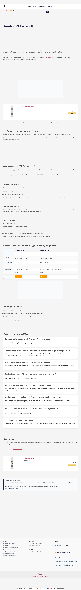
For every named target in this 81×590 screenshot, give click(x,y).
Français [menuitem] (50, 588)
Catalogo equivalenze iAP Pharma (10, 551)
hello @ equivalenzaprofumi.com (41, 576)
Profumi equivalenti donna (62, 545)
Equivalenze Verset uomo (34, 555)
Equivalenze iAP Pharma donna (10, 553)
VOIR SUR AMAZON (72, 113)
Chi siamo (58, 557)
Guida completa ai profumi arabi (63, 552)
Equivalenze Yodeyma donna (35, 545)
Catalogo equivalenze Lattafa (9, 543)
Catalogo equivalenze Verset (35, 551)
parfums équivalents (17, 449)
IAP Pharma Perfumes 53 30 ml (29, 106)
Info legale (40, 574)
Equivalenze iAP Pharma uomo (9, 555)
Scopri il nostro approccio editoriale (12, 488)
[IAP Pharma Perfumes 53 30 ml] (12, 111)
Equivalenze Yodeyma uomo (35, 547)
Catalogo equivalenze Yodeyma (35, 543)
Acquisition (18, 276)
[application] (45, 6)
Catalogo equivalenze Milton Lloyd (10, 547)
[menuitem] (6, 10)
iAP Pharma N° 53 (49, 57)
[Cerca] (47, 12)
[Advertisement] (40, 40)
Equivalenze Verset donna (34, 553)
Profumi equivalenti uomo (61, 548)
